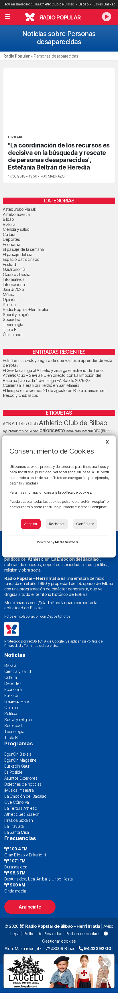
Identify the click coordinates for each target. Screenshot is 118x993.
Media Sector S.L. (68, 542)
